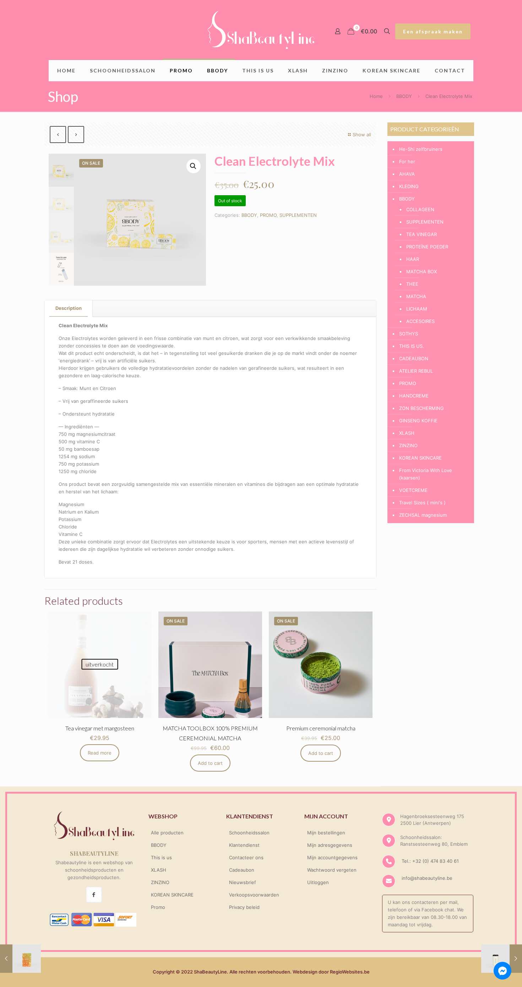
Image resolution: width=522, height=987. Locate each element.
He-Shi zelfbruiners (420, 149)
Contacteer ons (246, 857)
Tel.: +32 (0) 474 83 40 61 (429, 861)
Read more (100, 753)
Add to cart (210, 763)
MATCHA (416, 296)
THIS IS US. (411, 346)
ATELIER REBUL (416, 371)
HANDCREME (414, 396)
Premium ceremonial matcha (320, 728)
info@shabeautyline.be (427, 878)
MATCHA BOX (421, 271)
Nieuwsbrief (242, 882)
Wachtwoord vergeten (332, 870)
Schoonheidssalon (249, 832)
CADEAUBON (413, 358)
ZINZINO (408, 445)
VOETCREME (413, 490)
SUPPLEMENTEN (298, 215)
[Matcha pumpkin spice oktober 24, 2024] (20, 958)
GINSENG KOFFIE (418, 420)
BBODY (404, 96)
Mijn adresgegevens (329, 845)
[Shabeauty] (261, 30)
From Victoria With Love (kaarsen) (425, 474)
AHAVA (407, 174)
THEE (412, 284)
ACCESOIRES (420, 321)
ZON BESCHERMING (421, 408)
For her (407, 161)
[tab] (69, 308)
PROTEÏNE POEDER (427, 247)
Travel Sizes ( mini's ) (422, 502)
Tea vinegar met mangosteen (99, 728)
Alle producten (167, 832)
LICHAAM (416, 309)
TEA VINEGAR (421, 234)
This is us (161, 857)
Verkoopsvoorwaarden (254, 895)
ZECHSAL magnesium (423, 515)
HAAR (412, 259)
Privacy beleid (244, 907)
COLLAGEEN (420, 209)
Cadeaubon (241, 870)
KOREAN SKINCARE (420, 458)
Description (68, 308)
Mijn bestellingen (326, 832)
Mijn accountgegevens (332, 857)
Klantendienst (244, 845)
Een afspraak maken (433, 31)
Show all (362, 134)
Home (376, 96)
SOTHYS (408, 333)
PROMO (268, 215)
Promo (158, 907)
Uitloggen (318, 882)
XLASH (406, 433)
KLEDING (409, 186)
